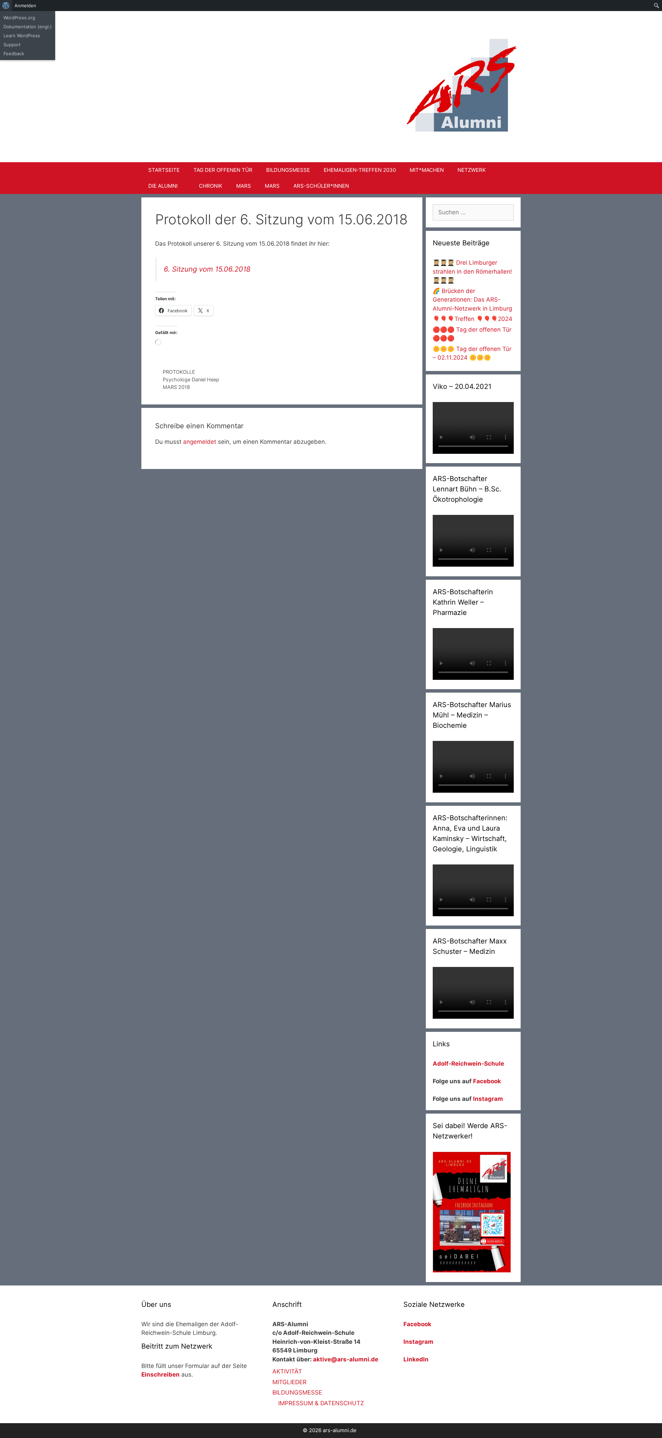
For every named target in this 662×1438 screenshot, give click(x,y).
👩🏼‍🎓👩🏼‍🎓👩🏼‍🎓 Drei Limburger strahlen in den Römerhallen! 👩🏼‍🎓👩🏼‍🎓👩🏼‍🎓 (472, 271)
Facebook (487, 1081)
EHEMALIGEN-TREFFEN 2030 (360, 170)
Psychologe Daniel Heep (191, 379)
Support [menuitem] (12, 44)
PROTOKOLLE (179, 372)
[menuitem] (6, 5)
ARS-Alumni (270, 34)
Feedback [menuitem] (13, 53)
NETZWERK (472, 170)
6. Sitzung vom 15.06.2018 (207, 269)
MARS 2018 (176, 387)
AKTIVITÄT (287, 1371)
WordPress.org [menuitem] (19, 17)
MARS (243, 186)
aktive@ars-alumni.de (345, 1359)
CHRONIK (210, 186)
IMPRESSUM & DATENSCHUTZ (321, 1403)
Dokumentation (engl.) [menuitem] (27, 26)
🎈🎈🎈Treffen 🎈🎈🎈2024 (472, 318)
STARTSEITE (164, 170)
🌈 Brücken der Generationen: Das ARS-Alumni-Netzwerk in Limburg (472, 299)
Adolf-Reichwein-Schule (469, 1063)
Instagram (488, 1098)
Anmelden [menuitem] (25, 5)
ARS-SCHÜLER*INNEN (321, 186)
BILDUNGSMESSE (288, 170)
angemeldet (199, 441)
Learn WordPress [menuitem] (21, 35)
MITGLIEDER (289, 1382)
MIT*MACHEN (427, 170)
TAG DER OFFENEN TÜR (222, 170)
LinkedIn (416, 1359)
